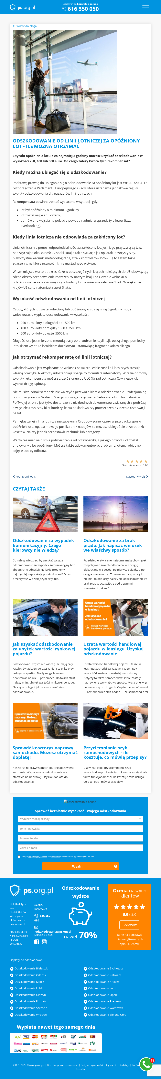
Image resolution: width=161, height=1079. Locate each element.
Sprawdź (130, 925)
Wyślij (77, 866)
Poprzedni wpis (25, 476)
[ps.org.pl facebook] (36, 943)
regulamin (55, 857)
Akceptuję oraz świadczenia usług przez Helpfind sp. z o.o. (58, 857)
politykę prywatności (38, 857)
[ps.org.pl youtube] (44, 943)
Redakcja (124, 1065)
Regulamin (111, 1065)
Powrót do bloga (26, 26)
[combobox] (80, 819)
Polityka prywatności (92, 1065)
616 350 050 (83, 8)
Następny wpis (136, 476)
